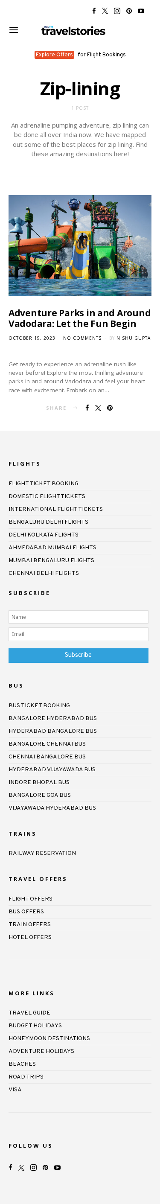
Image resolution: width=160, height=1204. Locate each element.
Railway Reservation (42, 853)
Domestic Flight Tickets (47, 496)
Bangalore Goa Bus (40, 795)
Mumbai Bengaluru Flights (51, 560)
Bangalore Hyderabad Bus (53, 718)
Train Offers (30, 924)
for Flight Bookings (81, 55)
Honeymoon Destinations (49, 1038)
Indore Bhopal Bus (39, 782)
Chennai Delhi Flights (44, 573)
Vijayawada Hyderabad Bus (52, 808)
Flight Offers (30, 899)
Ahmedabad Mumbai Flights (52, 547)
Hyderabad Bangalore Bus (53, 731)
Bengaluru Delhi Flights (48, 522)
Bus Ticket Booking (39, 705)
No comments (82, 338)
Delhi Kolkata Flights (44, 535)
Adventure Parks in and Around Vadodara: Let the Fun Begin (80, 318)
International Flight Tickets (56, 509)
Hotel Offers (30, 937)
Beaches (22, 1064)
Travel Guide (29, 1013)
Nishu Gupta (133, 338)
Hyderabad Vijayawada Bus (52, 769)
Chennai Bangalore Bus (47, 757)
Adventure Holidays (41, 1051)
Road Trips (26, 1077)
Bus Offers (26, 911)
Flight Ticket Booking (44, 483)
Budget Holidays (35, 1025)
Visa (15, 1089)
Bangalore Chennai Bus (47, 744)
